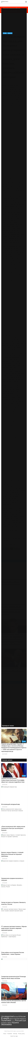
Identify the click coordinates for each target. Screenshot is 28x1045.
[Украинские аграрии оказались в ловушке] (14, 868)
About (4, 1033)
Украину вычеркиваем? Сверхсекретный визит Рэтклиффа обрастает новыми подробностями (12, 780)
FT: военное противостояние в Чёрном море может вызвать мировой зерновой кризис (14, 928)
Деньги (11, 1018)
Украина (15, 1022)
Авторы (16, 1016)
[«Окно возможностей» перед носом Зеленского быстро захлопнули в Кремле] (14, 817)
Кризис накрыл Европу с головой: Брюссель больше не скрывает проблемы (12, 854)
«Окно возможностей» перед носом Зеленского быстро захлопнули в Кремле (13, 828)
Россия (18, 1020)
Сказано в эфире (6, 1022)
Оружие (16, 1018)
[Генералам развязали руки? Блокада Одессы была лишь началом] (14, 967)
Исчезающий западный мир (10, 804)
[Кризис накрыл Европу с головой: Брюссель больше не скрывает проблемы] (14, 843)
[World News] (4, 1)
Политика (10, 33)
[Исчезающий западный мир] (14, 794)
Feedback (9, 1033)
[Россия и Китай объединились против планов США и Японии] (14, 991)
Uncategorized (7, 1016)
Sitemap (15, 1033)
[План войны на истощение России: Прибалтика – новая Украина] (14, 943)
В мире (4, 33)
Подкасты (23, 1018)
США (24, 1021)
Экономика (6, 1024)
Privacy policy (21, 1033)
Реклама (13, 1020)
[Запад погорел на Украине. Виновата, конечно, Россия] (14, 893)
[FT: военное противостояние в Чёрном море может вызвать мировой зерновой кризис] (14, 917)
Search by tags (14, 1036)
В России (22, 1016)
